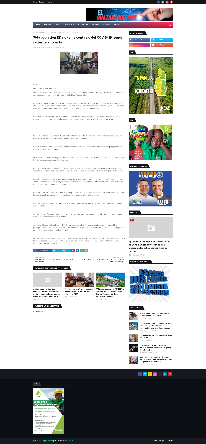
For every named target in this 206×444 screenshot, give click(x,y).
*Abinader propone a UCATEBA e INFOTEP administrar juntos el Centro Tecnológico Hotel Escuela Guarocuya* (110, 293)
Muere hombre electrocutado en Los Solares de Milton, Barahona (154, 314)
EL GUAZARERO (40, 47)
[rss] (150, 374)
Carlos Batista (68, 441)
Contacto (170, 441)
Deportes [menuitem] (106, 25)
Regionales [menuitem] (70, 25)
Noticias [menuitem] (47, 25)
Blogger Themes (47, 441)
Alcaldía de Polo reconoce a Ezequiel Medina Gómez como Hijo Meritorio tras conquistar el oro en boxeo (156, 359)
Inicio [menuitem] (37, 25)
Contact (49, 2)
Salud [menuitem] (116, 25)
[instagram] (167, 2)
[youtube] (162, 45)
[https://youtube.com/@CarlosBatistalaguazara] (160, 374)
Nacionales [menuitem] (83, 25)
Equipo (41, 2)
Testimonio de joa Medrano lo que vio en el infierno (156, 336)
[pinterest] (171, 2)
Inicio (35, 2)
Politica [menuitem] (95, 25)
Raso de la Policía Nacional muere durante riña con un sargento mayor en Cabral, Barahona (155, 347)
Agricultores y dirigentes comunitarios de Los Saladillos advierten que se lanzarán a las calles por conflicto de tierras (46, 293)
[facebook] (158, 2)
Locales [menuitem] (58, 25)
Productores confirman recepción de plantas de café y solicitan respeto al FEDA (79, 291)
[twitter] (162, 2)
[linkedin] (165, 374)
